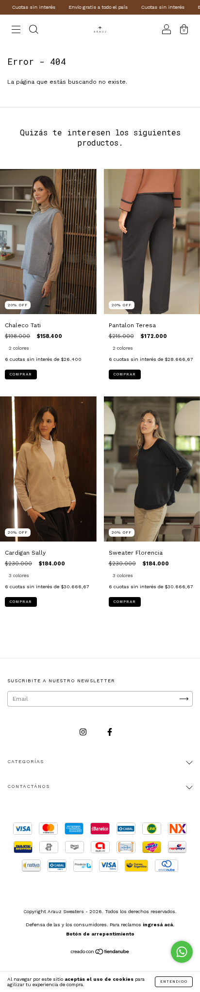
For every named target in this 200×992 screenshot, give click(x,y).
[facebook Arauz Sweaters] (109, 732)
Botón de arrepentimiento (100, 933)
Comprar (21, 374)
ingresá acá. (158, 924)
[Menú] (16, 30)
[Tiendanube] (100, 953)
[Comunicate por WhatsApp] (182, 952)
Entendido (173, 981)
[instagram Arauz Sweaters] (84, 732)
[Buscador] (33, 30)
